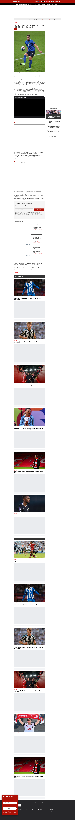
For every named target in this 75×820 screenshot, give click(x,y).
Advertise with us (52, 811)
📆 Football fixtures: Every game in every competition (30, 19)
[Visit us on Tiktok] (49, 1)
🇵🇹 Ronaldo (44, 19)
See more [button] (28, 232)
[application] (29, 107)
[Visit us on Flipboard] (48, 1)
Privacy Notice (17, 213)
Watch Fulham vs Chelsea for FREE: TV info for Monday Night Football (54, 121)
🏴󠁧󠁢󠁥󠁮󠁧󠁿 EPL (50, 19)
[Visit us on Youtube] (44, 1)
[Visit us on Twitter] (43, 1)
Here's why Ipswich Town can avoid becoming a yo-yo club (53, 131)
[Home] (14, 4)
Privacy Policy (13, 812)
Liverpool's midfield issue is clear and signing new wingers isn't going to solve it (54, 116)
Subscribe (52, 1)
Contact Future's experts (30, 809)
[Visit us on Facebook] (41, 1)
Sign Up (9, 808)
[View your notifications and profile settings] (60, 2)
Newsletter (30, 4)
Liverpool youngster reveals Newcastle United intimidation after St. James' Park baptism (54, 126)
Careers (27, 811)
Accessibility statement (18, 811)
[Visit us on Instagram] (46, 1)
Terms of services (27, 212)
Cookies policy (51, 809)
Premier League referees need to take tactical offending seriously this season (54, 135)
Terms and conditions (18, 809)
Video (39, 4)
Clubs (52, 4)
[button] (61, 1)
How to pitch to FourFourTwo (31, 814)
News (35, 4)
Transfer (15, 22)
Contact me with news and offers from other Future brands (10, 805)
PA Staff (19, 29)
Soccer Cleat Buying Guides (21, 4)
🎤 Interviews (56, 19)
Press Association (24, 29)
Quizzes (48, 4)
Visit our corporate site (52, 802)
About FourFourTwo (41, 811)
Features (43, 4)
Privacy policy (40, 809)
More (56, 4)
